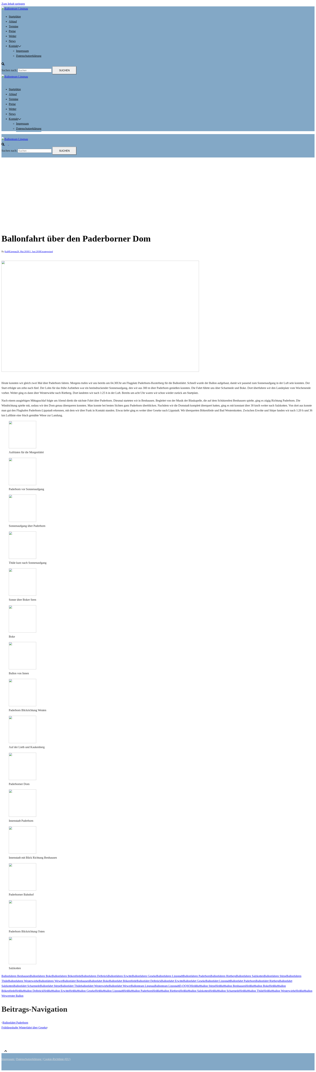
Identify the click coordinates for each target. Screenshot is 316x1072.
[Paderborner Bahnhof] (22, 889)
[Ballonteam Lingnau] (14, 8)
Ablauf (13, 21)
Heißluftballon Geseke (82, 990)
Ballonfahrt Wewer (120, 985)
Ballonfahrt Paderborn (243, 980)
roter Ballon (16, 995)
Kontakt (13, 45)
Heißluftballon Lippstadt (109, 990)
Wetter (12, 36)
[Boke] (22, 631)
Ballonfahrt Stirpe (50, 985)
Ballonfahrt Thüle (71, 985)
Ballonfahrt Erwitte (172, 980)
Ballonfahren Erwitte (120, 976)
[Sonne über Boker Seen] (22, 594)
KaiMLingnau (11, 251)
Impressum (22, 50)
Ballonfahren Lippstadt (169, 976)
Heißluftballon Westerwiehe (280, 990)
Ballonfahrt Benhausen (76, 980)
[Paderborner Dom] (22, 779)
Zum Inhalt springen (13, 3)
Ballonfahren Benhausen (15, 976)
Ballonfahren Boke (41, 976)
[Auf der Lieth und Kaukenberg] (22, 742)
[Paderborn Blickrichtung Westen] (22, 705)
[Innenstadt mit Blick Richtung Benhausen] (22, 852)
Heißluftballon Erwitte (56, 990)
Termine (13, 26)
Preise (12, 31)
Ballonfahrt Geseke (194, 980)
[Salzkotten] (22, 963)
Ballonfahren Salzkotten (250, 976)
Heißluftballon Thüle (251, 990)
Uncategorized (46, 251)
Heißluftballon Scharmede (224, 990)
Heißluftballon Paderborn (138, 990)
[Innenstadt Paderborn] (22, 815)
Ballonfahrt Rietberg (267, 980)
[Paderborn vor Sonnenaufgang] (22, 484)
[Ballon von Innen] (22, 668)
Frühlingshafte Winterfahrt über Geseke (24, 1027)
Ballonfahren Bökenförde (66, 976)
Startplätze (15, 16)
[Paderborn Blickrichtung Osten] (22, 926)
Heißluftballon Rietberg (166, 990)
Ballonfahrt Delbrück (149, 980)
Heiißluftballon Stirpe (203, 985)
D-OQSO (185, 985)
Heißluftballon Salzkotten (194, 990)
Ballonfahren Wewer (51, 980)
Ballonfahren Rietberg (223, 976)
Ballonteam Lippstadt (167, 985)
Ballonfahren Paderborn (196, 976)
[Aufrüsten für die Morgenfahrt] (22, 447)
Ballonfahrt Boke (99, 980)
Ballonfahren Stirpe (275, 976)
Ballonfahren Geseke (144, 976)
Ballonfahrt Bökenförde (123, 980)
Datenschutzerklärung (28, 55)
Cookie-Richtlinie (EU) (56, 1059)
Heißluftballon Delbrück (29, 990)
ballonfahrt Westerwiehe (95, 985)
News (12, 41)
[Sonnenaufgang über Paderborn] (22, 520)
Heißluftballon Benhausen (230, 985)
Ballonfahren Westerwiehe (23, 980)
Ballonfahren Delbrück (94, 976)
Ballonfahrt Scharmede (27, 985)
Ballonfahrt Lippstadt (218, 980)
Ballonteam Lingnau (143, 985)
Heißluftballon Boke (257, 985)
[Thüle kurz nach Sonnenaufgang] (22, 557)
